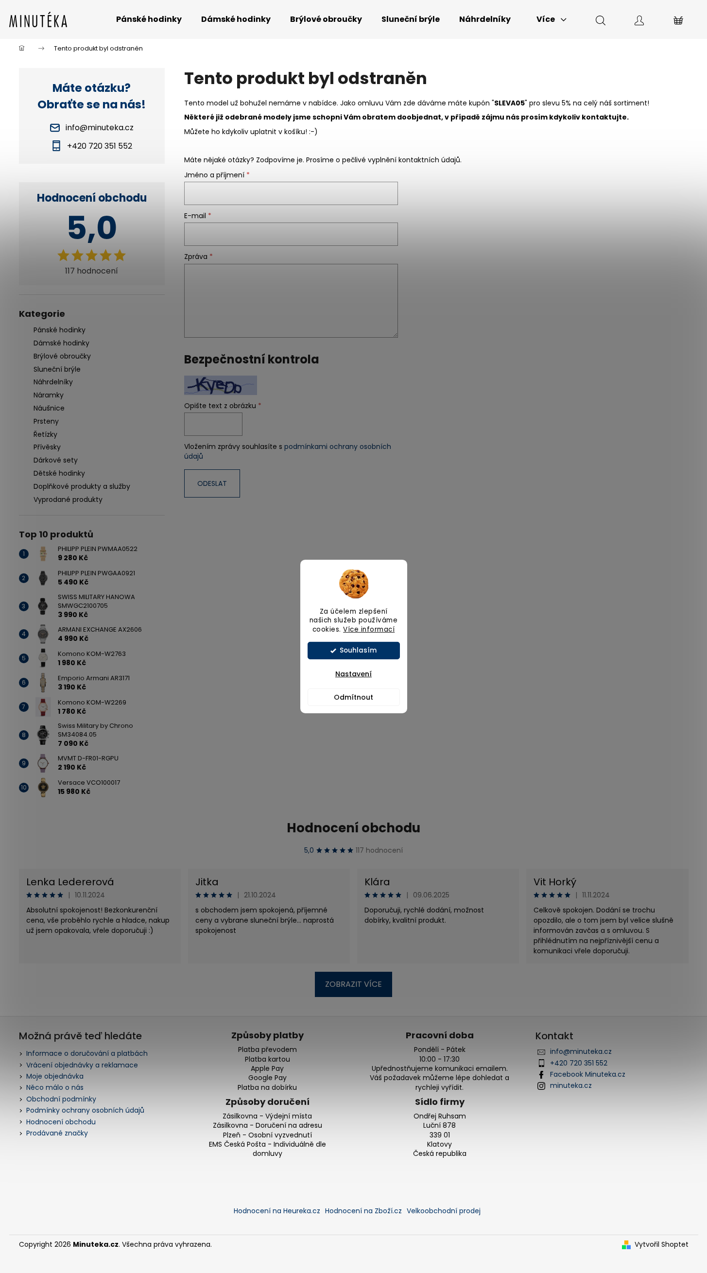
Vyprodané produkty (68, 499)
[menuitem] (148, 19)
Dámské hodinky (61, 343)
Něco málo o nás (55, 1087)
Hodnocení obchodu (353, 828)
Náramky (49, 395)
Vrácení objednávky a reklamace (82, 1065)
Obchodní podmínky (61, 1099)
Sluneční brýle (57, 369)
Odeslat (212, 483)
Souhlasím (358, 650)
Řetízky (45, 434)
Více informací (369, 629)
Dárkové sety (56, 460)
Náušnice (49, 408)
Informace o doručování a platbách (87, 1053)
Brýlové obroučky (62, 356)
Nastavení (353, 674)
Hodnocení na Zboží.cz (363, 1211)
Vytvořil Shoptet (662, 1244)
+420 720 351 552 (578, 1063)
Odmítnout (353, 697)
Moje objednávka (55, 1076)
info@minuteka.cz (581, 1051)
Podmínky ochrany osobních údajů (85, 1110)
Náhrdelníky (53, 382)
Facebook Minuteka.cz (587, 1074)
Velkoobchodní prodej (444, 1211)
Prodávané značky (57, 1133)
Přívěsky (47, 447)
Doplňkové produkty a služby (82, 486)
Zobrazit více (353, 984)
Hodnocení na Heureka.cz (277, 1211)
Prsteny (46, 421)
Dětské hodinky (59, 473)
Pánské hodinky (60, 330)
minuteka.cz (571, 1085)
